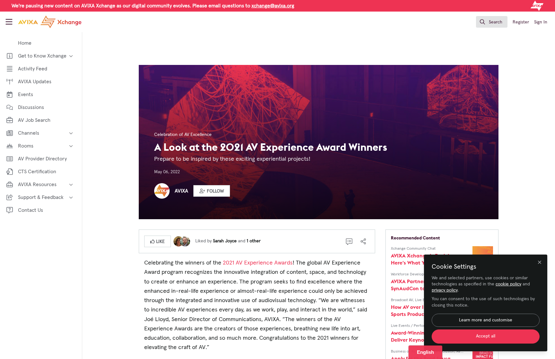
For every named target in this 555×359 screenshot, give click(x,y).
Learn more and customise (485, 320)
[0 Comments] (349, 241)
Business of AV (403, 352)
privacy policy (445, 290)
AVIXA (181, 190)
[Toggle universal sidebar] (9, 22)
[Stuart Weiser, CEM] (185, 241)
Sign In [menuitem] (540, 22)
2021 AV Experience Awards (257, 263)
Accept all (485, 336)
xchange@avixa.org (272, 5)
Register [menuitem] (521, 22)
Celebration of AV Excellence (183, 134)
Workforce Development (412, 274)
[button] (211, 191)
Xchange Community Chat (413, 249)
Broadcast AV (402, 300)
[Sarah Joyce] (178, 241)
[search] (491, 22)
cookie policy (508, 284)
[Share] (363, 241)
